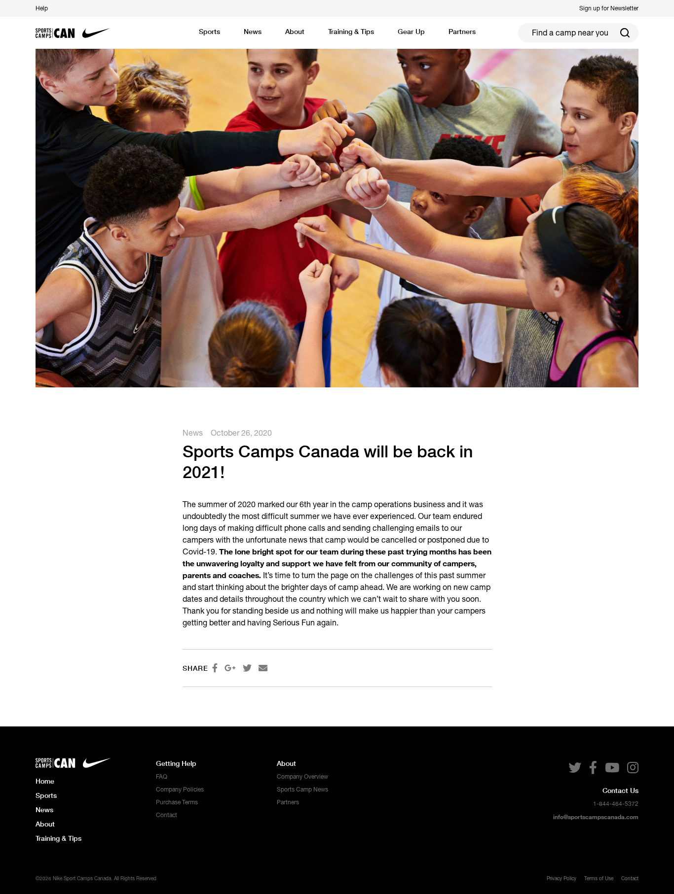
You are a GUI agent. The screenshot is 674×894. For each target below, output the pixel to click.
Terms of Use (598, 878)
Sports (209, 31)
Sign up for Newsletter (608, 8)
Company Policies (180, 789)
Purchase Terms (177, 802)
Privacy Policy (561, 878)
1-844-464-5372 (615, 803)
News (253, 31)
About (45, 824)
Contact (166, 815)
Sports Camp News (302, 789)
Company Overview (302, 776)
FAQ (161, 776)
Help (42, 8)
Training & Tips (58, 838)
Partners (288, 802)
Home (45, 781)
